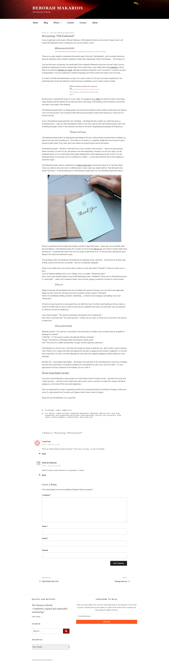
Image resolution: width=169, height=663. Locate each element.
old (113, 413)
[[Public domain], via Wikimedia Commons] (84, 88)
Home (35, 22)
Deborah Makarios (58, 8)
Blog (46, 22)
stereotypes (73, 417)
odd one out (97, 249)
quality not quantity (105, 415)
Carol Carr (46, 441)
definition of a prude (65, 70)
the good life (86, 417)
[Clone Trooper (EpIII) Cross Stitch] (55, 373)
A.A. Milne (49, 413)
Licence (83, 22)
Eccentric (50, 410)
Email (45, 538)
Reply (44, 454)
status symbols (59, 417)
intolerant (114, 67)
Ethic (58, 410)
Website (45, 550)
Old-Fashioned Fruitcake (68, 415)
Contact (70, 22)
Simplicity (67, 410)
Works (56, 22)
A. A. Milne (96, 99)
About (95, 22)
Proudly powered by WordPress (42, 660)
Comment (46, 495)
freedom (94, 413)
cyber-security (63, 413)
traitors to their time (84, 165)
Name (45, 526)
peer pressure (87, 415)
